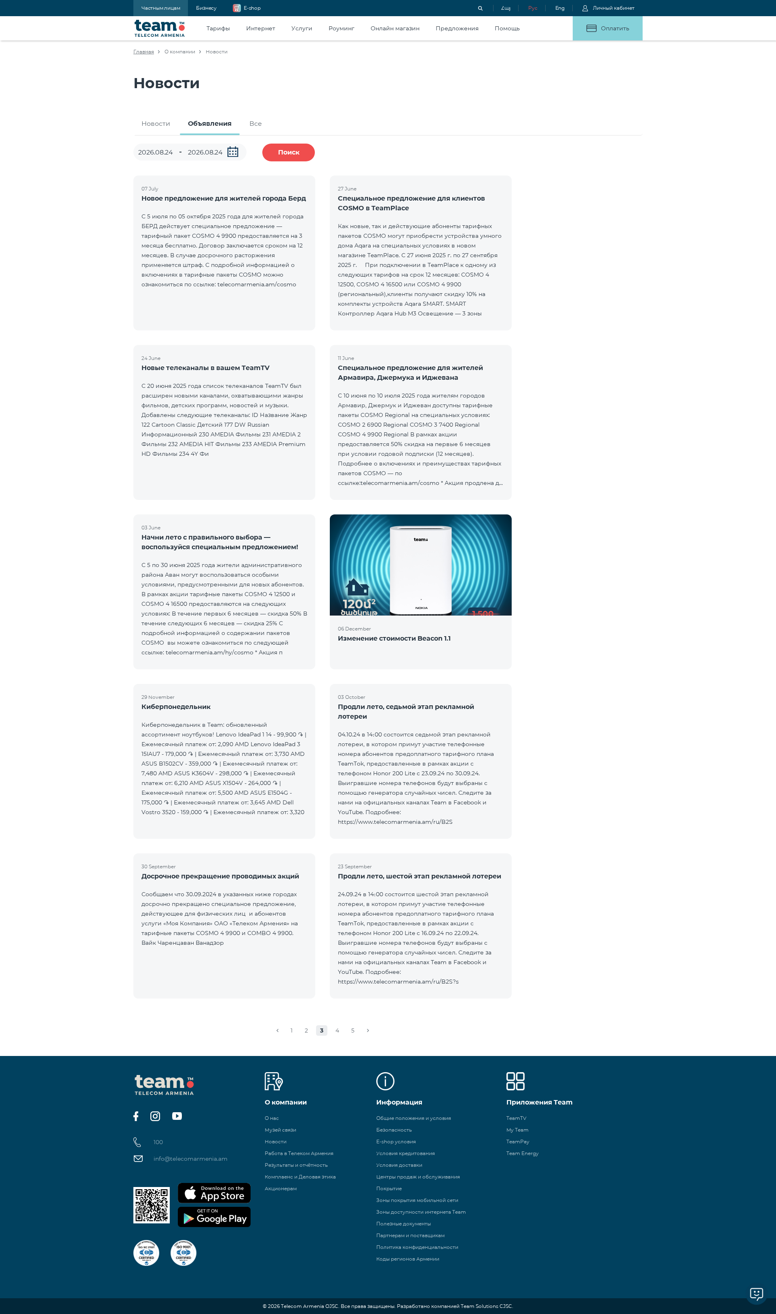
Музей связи (280, 1130)
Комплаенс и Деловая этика (300, 1177)
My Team (517, 1130)
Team (159, 28)
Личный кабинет (614, 8)
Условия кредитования (405, 1153)
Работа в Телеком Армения (299, 1153)
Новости (155, 123)
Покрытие (389, 1188)
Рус (532, 8)
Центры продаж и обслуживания (418, 1177)
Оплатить (615, 28)
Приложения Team (539, 1102)
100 (158, 1142)
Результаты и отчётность (296, 1165)
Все (255, 123)
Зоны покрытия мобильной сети (417, 1200)
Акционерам (281, 1188)
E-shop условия (396, 1141)
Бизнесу (206, 8)
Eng (560, 8)
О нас (272, 1118)
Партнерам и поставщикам (410, 1235)
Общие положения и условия (413, 1118)
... (232, 151)
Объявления (210, 123)
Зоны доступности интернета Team (421, 1212)
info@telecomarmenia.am (191, 1158)
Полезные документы (403, 1224)
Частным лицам (160, 8)
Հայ (505, 8)
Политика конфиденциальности (417, 1247)
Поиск (288, 152)
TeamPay (517, 1141)
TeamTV (516, 1118)
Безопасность (394, 1130)
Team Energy (522, 1153)
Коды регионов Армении (407, 1259)
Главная (143, 52)
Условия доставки (399, 1165)
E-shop (252, 8)
